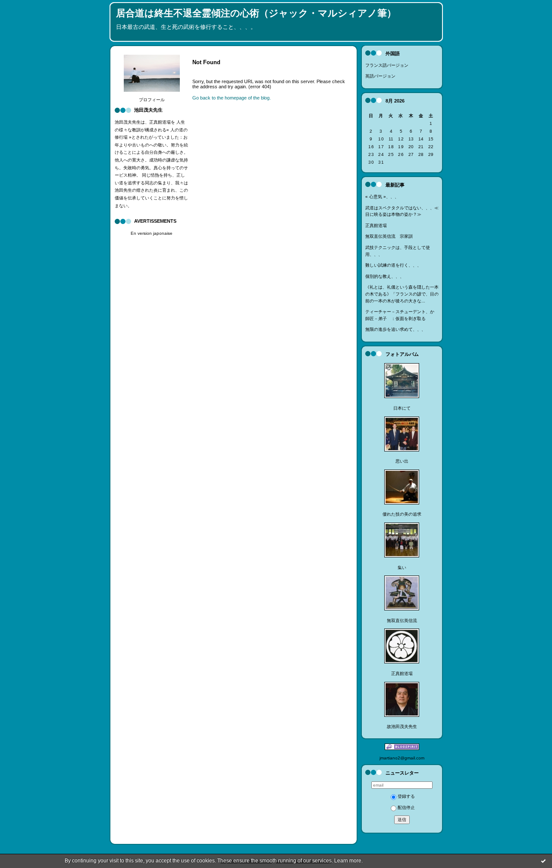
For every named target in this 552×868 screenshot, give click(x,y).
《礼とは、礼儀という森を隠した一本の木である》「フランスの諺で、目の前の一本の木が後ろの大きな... (402, 294)
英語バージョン (380, 76)
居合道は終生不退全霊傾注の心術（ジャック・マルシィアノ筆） (256, 13)
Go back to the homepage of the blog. (231, 97)
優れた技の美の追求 (402, 514)
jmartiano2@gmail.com (402, 758)
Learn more (347, 861)
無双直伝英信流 (402, 620)
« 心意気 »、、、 (382, 196)
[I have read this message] (543, 860)
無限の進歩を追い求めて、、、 (395, 329)
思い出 (401, 461)
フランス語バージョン (386, 65)
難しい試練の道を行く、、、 (393, 265)
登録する (406, 796)
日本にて (402, 408)
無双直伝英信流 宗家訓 (389, 236)
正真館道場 (376, 225)
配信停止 (406, 807)
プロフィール (152, 99)
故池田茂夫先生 (402, 726)
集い (402, 567)
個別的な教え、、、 (384, 276)
